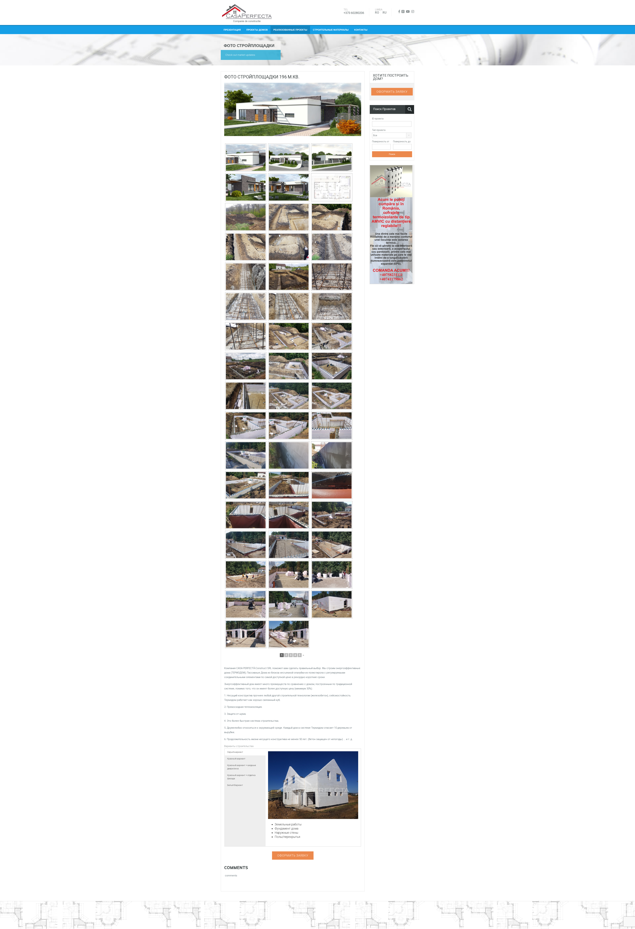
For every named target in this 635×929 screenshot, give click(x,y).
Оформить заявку (292, 855)
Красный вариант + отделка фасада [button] (241, 777)
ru (385, 12)
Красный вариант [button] (236, 758)
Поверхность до (402, 141)
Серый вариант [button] (235, 752)
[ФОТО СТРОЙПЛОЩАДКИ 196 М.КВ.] (292, 109)
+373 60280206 (354, 13)
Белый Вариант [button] (235, 785)
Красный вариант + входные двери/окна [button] (241, 767)
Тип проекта (378, 130)
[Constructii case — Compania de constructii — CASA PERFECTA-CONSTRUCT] (247, 11)
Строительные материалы (331, 29)
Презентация (232, 29)
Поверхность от (380, 141)
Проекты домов (257, 29)
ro (377, 12)
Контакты (360, 29)
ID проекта (377, 118)
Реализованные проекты (290, 29)
